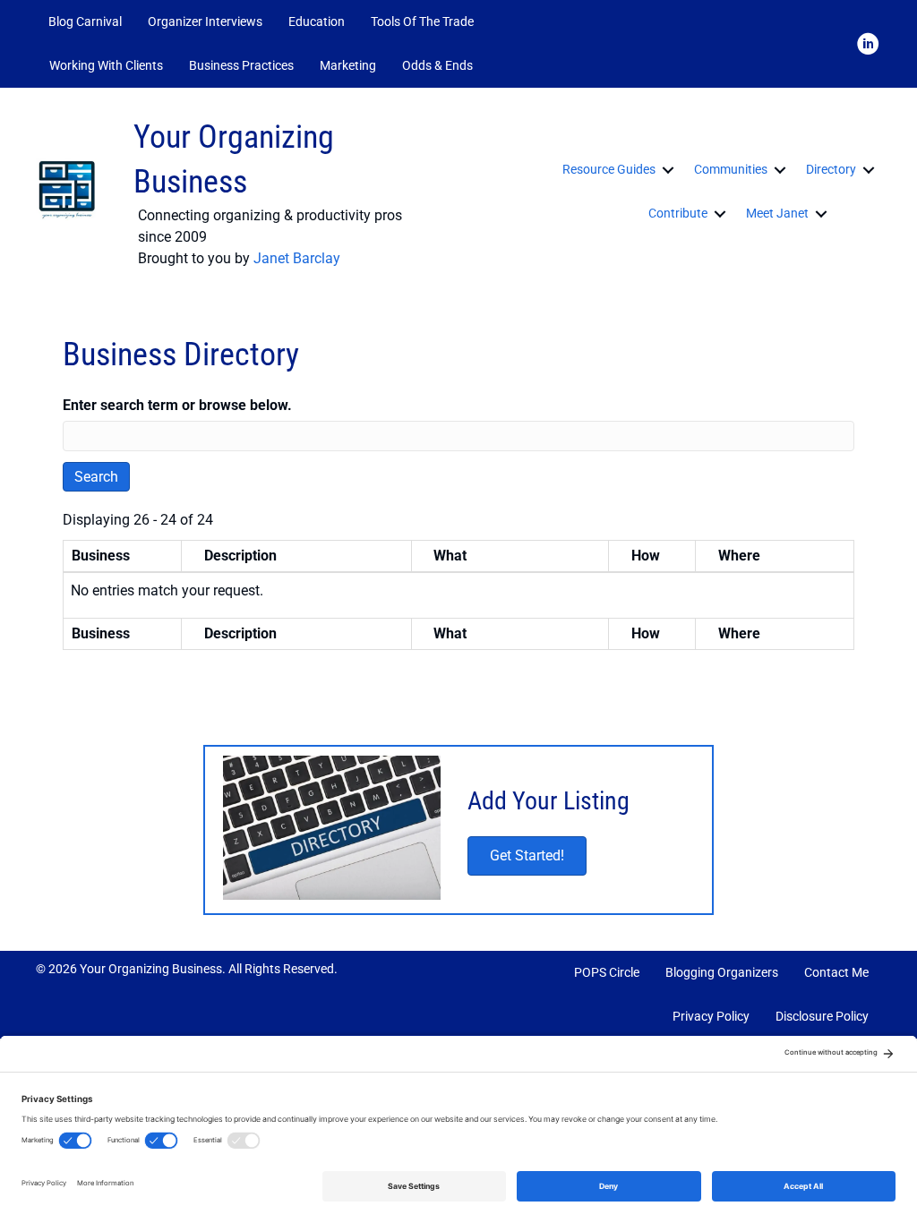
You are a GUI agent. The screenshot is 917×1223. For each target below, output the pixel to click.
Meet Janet (777, 213)
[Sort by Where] (707, 555)
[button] (509, 66)
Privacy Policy (711, 1016)
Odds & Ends (437, 65)
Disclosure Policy (822, 1016)
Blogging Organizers (721, 972)
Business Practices (241, 65)
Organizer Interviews (205, 21)
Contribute (677, 213)
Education (316, 21)
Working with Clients (106, 65)
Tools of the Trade (422, 21)
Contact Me (836, 972)
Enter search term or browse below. (177, 405)
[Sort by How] (620, 555)
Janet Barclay (296, 258)
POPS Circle (606, 972)
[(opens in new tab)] (332, 828)
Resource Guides (609, 169)
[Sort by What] (423, 555)
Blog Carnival (85, 21)
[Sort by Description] (193, 555)
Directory (831, 169)
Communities (730, 169)
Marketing (348, 65)
